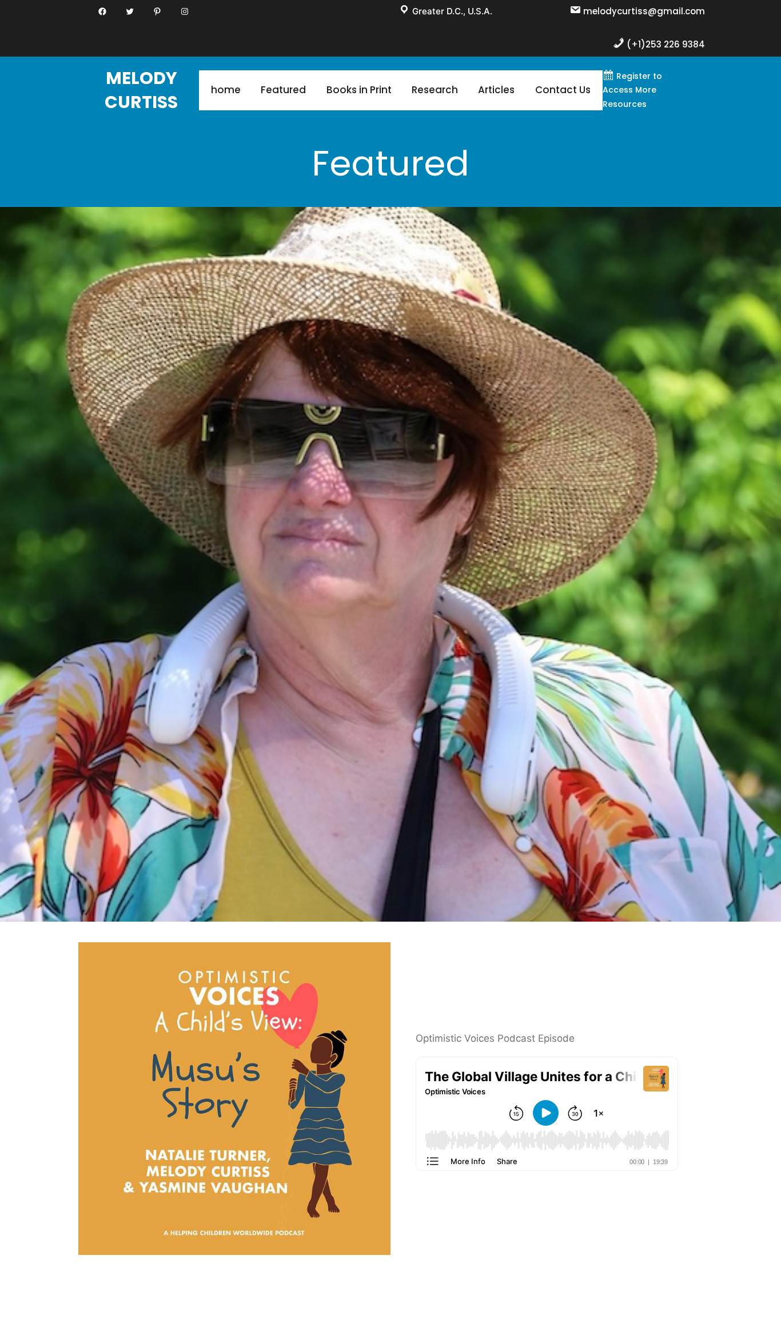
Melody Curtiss (141, 90)
